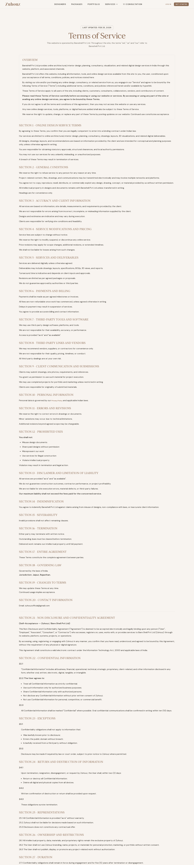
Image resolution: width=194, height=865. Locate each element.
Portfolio (90, 4)
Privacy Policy (58, 400)
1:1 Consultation (129, 4)
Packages (73, 4)
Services (107, 4)
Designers (57, 4)
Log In (163, 4)
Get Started (179, 4)
